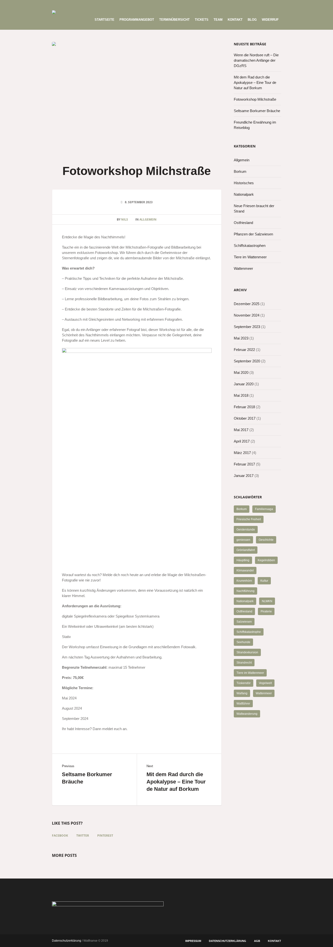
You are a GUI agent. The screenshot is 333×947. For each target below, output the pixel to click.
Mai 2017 (241, 430)
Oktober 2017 (244, 418)
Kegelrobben (266, 560)
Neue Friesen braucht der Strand (254, 208)
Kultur (264, 580)
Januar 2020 (244, 384)
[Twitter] (253, 5)
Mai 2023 (241, 338)
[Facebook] (221, 5)
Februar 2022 (244, 350)
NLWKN (267, 601)
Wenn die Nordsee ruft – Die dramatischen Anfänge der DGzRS (256, 60)
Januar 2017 (244, 476)
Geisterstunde (245, 529)
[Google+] (229, 5)
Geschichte (266, 539)
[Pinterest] (237, 5)
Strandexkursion (247, 652)
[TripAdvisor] (277, 5)
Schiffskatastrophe (248, 632)
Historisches (244, 183)
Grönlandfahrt (245, 550)
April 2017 (242, 441)
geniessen (243, 539)
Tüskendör (243, 683)
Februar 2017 (244, 464)
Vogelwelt (265, 683)
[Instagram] (245, 5)
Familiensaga (264, 509)
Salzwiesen (244, 621)
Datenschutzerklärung (227, 940)
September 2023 (247, 327)
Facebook (60, 836)
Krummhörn (244, 580)
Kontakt (274, 940)
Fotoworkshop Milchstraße (255, 99)
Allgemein (148, 219)
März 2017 (242, 453)
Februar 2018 (244, 407)
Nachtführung (245, 591)
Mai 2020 (241, 372)
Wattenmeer (243, 268)
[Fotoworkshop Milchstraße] (137, 98)
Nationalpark (244, 194)
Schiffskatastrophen (249, 245)
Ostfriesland (243, 223)
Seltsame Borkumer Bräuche (87, 778)
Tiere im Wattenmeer (250, 257)
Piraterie (266, 611)
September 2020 (247, 361)
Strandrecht (244, 662)
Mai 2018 (241, 395)
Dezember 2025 (246, 304)
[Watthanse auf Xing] (261, 5)
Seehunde (243, 642)
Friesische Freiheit (248, 519)
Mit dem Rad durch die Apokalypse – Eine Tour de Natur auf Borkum (176, 781)
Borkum (240, 171)
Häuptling (242, 560)
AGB (257, 940)
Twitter (82, 836)
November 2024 (246, 315)
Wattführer (243, 703)
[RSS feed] (269, 5)
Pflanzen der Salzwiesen (253, 234)
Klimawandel (245, 570)
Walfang (241, 693)
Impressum (193, 940)
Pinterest (105, 836)
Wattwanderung (246, 713)
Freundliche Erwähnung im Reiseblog (255, 125)
